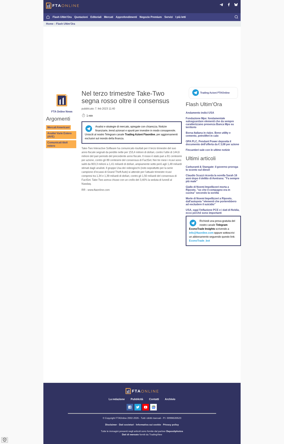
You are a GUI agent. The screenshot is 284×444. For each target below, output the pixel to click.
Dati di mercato (130, 434)
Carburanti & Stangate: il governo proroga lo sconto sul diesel (212, 168)
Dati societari (126, 424)
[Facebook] (130, 407)
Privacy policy (171, 424)
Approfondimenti (126, 17)
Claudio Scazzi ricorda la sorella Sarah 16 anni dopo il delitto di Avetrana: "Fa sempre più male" (212, 178)
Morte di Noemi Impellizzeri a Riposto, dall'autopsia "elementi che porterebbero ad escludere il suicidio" (211, 201)
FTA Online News (61, 111)
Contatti (154, 399)
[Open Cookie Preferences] (4, 440)
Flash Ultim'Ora (62, 17)
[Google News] (153, 407)
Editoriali (95, 17)
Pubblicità (137, 399)
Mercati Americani (58, 127)
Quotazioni (81, 17)
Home (49, 23)
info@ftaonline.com (201, 232)
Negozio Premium (151, 17)
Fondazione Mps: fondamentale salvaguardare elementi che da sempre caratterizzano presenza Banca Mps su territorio (210, 123)
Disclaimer (111, 424)
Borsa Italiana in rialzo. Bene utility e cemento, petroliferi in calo (208, 134)
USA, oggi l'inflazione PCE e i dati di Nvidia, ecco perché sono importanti (212, 211)
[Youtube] (145, 407)
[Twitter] (137, 407)
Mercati (108, 17)
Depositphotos (174, 431)
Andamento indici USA (200, 112)
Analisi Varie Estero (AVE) (59, 135)
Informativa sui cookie (148, 424)
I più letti (180, 17)
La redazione (117, 399)
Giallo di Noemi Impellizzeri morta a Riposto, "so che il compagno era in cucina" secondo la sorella (208, 189)
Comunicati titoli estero (57, 144)
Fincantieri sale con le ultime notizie (208, 149)
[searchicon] (236, 17)
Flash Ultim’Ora (65, 23)
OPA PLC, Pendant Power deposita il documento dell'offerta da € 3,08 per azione (212, 143)
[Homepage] (62, 6)
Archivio (170, 399)
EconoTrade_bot (199, 240)
